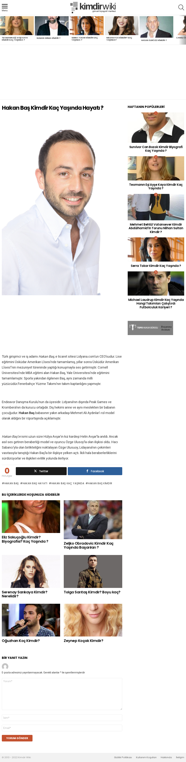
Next (184, 30)
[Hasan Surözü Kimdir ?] (156, 27)
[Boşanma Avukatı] (150, 334)
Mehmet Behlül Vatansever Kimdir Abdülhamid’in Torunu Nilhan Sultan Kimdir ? (156, 228)
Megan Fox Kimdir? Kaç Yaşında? (119, 38)
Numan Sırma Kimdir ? (48, 38)
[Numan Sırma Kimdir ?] (52, 26)
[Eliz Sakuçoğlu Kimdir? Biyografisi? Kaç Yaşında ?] (31, 516)
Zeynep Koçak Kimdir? (83, 640)
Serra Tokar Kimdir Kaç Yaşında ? (85, 38)
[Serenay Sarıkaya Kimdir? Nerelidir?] (31, 571)
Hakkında (166, 757)
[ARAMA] (181, 7)
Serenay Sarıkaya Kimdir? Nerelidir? (24, 594)
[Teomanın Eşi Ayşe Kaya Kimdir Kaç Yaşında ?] (17, 25)
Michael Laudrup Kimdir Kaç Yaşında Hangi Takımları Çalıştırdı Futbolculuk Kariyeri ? (156, 303)
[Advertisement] (93, 72)
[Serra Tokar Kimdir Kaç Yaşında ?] (87, 25)
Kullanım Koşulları (146, 757)
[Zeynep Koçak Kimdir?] (93, 620)
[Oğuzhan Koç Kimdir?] (31, 620)
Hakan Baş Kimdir (100, 483)
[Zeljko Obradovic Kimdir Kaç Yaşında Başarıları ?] (93, 519)
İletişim (180, 757)
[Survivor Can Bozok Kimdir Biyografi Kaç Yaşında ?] (156, 127)
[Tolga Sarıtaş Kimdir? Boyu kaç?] (93, 571)
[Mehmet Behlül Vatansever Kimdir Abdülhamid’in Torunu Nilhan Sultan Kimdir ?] (156, 207)
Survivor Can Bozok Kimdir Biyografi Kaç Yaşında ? (156, 149)
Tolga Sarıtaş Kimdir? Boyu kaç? (92, 592)
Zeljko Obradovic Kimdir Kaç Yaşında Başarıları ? (89, 545)
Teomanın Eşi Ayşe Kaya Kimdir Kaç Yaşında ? (15, 38)
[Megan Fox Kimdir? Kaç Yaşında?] (121, 25)
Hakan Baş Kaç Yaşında (67, 483)
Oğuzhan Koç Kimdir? (21, 640)
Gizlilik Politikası (123, 757)
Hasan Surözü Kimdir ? (154, 40)
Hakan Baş (11, 483)
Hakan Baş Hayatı (35, 483)
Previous (2, 30)
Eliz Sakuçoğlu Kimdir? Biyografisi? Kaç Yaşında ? (25, 539)
